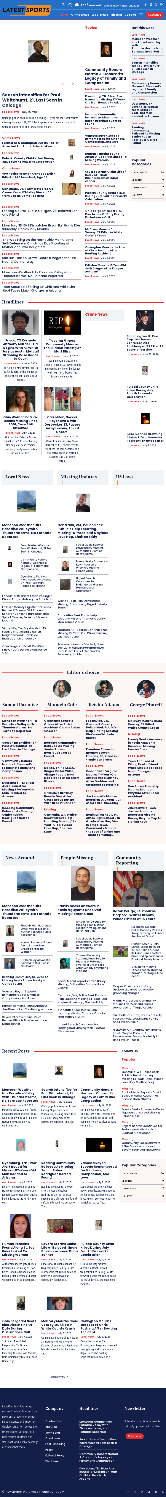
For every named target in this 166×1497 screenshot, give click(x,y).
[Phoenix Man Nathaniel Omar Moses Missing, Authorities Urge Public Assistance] (10, 930)
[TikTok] (142, 1492)
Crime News (11, 137)
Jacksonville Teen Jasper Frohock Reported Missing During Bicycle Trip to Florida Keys (144, 814)
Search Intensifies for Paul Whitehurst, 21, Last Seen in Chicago (32, 100)
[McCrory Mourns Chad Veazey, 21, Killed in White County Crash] (59, 1303)
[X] (156, 4)
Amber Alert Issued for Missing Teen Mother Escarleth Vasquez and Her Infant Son (91, 926)
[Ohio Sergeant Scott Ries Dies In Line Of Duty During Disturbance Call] (20, 1303)
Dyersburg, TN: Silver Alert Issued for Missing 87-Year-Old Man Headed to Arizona (105, 99)
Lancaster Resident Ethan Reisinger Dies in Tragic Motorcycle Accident (27, 598)
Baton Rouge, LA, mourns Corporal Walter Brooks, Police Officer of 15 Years (134, 915)
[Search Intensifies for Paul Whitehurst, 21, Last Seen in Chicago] (40, 54)
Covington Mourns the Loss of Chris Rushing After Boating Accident (105, 250)
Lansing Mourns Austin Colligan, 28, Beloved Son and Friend (40, 213)
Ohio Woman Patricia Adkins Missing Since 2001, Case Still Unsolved (20, 422)
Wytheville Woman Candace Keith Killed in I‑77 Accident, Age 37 (28, 175)
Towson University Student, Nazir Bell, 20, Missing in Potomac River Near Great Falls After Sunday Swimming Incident (80, 649)
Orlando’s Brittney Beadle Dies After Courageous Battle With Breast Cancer (59, 798)
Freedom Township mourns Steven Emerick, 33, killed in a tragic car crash (103, 754)
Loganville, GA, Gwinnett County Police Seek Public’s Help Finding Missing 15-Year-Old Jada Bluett (102, 729)
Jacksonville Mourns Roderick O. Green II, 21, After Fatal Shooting (103, 799)
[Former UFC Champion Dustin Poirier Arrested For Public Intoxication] (71, 142)
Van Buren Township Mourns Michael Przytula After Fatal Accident (143, 791)
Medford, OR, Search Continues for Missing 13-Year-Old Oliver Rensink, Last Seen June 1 (82, 633)
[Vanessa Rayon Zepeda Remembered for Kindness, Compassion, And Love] (98, 1145)
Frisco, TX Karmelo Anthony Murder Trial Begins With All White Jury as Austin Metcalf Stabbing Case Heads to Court (20, 349)
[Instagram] (150, 4)
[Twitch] (149, 1492)
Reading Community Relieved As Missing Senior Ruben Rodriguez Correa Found (104, 119)
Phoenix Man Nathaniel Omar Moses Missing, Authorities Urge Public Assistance (36, 930)
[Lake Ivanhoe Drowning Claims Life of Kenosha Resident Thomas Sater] (145, 418)
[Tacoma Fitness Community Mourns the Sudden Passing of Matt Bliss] (62, 323)
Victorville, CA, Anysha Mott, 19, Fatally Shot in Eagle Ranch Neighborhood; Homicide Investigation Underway (24, 633)
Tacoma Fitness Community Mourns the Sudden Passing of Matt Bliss (62, 346)
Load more (58, 1377)
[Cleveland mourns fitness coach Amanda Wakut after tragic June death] (120, 971)
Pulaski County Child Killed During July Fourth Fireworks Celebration (28, 160)
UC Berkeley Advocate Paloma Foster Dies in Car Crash (35, 963)
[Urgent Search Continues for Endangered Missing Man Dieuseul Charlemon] (65, 584)
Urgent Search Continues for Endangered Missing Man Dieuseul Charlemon (89, 584)
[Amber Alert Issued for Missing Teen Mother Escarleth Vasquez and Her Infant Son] (65, 926)
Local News (10, 112)
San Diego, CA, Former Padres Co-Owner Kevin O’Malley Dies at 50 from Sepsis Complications (28, 192)
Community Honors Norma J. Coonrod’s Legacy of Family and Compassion (105, 76)
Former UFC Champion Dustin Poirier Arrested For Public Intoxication (30, 144)
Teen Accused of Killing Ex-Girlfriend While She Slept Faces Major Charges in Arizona (38, 289)
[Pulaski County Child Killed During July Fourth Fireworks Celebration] (71, 158)
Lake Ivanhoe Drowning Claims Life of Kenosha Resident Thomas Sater (145, 437)
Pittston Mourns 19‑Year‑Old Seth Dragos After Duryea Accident (105, 268)
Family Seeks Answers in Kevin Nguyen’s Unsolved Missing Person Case (92, 565)
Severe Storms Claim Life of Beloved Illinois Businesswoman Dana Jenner (105, 176)
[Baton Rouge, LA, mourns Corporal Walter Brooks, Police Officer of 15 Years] (138, 889)
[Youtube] (161, 4)
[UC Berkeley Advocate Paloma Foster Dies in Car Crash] (10, 963)
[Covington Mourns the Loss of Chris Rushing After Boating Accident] (98, 1303)
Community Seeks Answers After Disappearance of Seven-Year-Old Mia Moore (141, 1146)
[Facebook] (145, 4)
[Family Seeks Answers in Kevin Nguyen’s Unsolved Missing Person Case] (65, 566)
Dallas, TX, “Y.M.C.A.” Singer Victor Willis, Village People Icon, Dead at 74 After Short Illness (62, 774)
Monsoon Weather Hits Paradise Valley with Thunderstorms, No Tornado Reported (36, 274)
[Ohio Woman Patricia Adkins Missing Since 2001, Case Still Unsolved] (20, 399)
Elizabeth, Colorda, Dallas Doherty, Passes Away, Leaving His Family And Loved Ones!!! (147, 931)
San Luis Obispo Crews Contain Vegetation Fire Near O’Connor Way (39, 260)
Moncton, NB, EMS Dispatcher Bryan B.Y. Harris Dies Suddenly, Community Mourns (41, 227)
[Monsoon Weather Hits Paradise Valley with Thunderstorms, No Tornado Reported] (27, 503)
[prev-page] (62, 83)
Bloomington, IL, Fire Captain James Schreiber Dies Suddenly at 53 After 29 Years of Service (145, 343)
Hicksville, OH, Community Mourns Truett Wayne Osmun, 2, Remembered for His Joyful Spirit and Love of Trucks (137, 1035)
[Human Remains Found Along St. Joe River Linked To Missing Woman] (10, 947)
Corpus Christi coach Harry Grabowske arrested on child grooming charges (133, 989)
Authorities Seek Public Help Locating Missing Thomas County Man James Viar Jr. (81, 618)
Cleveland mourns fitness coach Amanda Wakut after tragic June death (147, 971)
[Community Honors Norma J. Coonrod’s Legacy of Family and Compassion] (106, 49)
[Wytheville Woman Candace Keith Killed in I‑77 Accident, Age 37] (71, 173)
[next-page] (73, 83)
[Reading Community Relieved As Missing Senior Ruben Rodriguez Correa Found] (59, 1145)
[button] (70, 4)
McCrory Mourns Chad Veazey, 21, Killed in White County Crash (103, 232)
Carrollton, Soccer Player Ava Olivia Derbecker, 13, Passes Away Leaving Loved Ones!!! (62, 424)
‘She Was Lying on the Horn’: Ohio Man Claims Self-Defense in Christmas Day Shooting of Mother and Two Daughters (37, 243)
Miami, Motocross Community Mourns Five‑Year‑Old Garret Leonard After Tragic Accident (134, 1004)
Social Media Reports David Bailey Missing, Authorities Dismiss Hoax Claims (90, 549)
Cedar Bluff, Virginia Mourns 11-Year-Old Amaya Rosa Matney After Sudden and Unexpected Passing (102, 778)
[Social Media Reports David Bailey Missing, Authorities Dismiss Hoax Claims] (65, 549)
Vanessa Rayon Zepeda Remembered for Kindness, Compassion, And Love (105, 139)
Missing (50, 809)
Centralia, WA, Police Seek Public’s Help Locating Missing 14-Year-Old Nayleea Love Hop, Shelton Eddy (83, 531)
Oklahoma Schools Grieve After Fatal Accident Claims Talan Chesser (62, 726)
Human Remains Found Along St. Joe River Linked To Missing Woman (106, 157)
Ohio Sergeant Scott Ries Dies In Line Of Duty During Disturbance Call (104, 214)
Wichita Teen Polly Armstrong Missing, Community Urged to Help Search (82, 604)
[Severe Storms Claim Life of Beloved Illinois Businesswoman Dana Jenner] (59, 1226)
